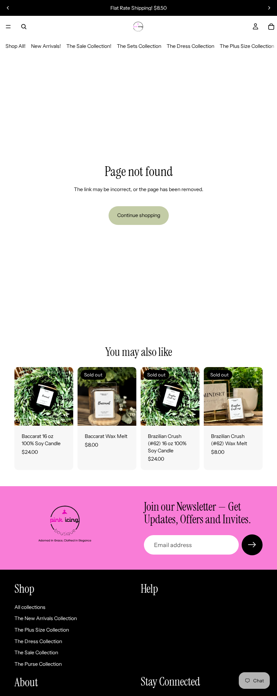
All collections (29, 607)
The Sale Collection (36, 652)
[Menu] (8, 26)
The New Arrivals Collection (45, 618)
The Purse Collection (38, 664)
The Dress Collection (190, 46)
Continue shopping (138, 215)
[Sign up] (252, 544)
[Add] (62, 414)
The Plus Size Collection (247, 46)
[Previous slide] (8, 8)
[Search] (24, 27)
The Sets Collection (139, 46)
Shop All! (15, 46)
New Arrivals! (46, 46)
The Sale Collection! (88, 46)
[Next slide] (269, 8)
